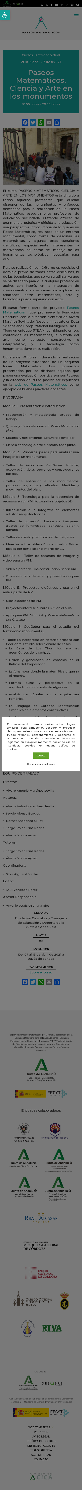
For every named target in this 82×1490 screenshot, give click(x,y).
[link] (5, 15)
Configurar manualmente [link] (41, 764)
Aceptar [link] (41, 755)
